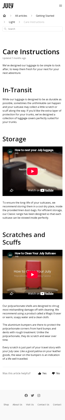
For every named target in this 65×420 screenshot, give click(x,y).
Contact (57, 404)
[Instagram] (39, 396)
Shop (6, 404)
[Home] (4, 16)
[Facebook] (26, 396)
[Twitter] (32, 396)
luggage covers (27, 118)
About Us (17, 404)
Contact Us (43, 404)
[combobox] (32, 28)
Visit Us (30, 404)
